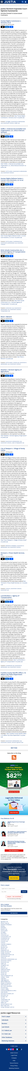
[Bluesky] (17, 1049)
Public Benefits (4, 992)
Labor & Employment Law (18, 442)
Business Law (4, 929)
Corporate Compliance (6, 944)
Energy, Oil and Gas (5, 953)
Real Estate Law (4, 995)
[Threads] (15, 1049)
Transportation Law (5, 311)
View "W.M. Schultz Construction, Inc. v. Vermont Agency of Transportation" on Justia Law (12, 302)
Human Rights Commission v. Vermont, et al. (11, 22)
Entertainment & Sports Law (7, 954)
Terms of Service (14, 1063)
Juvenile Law (3, 974)
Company (14, 1058)
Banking (2, 926)
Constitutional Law (17, 241)
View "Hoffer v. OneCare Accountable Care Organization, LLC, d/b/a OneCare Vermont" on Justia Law (13, 165)
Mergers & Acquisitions (6, 983)
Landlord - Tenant (5, 977)
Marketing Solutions (8, 1041)
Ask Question (14, 913)
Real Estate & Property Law (7, 993)
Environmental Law (5, 956)
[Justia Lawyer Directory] (21, 1049)
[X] (19, 1049)
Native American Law (6, 984)
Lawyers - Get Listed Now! (14, 896)
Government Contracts (8, 123)
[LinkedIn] (7, 1049)
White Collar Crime (5, 1005)
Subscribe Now (14, 878)
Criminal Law (16, 362)
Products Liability (5, 989)
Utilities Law (3, 1002)
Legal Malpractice (5, 980)
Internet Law (4, 972)
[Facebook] (11, 1049)
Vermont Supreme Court (17, 742)
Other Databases (7, 1037)
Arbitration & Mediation (11, 545)
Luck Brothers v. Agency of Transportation (10, 596)
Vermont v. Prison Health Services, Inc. (13, 554)
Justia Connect (14, 1052)
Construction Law (10, 308)
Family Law (3, 957)
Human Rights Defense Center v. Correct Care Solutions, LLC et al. (12, 179)
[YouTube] (9, 1049)
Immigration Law (5, 965)
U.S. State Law (6, 1034)
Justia (16, 1046)
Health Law (17, 123)
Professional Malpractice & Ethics (8, 990)
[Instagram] (13, 1049)
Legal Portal (14, 1055)
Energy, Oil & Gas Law (6, 951)
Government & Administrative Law (9, 243)
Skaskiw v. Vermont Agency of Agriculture (11, 370)
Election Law (4, 948)
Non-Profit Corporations (6, 986)
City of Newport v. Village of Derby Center (13, 449)
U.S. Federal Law (7, 1030)
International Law (5, 971)
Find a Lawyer (5, 885)
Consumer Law (4, 941)
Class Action (3, 933)
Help (14, 1060)
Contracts (8, 588)
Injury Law (3, 966)
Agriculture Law (4, 921)
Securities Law (4, 996)
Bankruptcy (3, 927)
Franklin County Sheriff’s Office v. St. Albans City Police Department (13, 673)
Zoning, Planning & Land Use (7, 1007)
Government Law (5, 590)
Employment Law (5, 950)
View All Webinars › (14, 850)
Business (4, 1023)
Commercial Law (5, 935)
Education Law (4, 947)
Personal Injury (4, 987)
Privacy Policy (14, 1065)
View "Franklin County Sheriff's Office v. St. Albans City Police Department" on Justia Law (13, 735)
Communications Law (6, 936)
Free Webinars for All (7, 818)
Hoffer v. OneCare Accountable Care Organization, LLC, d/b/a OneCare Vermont (13, 130)
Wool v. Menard (6, 317)
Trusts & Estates (4, 1001)
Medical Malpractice (5, 981)
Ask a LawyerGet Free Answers (6, 905)
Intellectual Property (5, 969)
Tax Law (3, 998)
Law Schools (5, 1027)
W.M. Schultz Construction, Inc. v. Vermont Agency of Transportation (13, 251)
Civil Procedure (9, 171)
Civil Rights (8, 121)
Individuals (5, 1020)
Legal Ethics (3, 978)
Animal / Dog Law (5, 923)
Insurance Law (4, 968)
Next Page (14, 748)
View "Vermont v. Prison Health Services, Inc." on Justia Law (14, 582)
